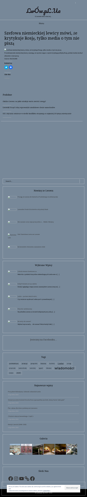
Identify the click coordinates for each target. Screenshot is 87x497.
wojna (11, 373)
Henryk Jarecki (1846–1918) (17, 424)
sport (41, 368)
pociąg (69, 363)
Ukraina (48, 368)
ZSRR (19, 373)
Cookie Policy (46, 490)
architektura (13, 363)
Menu (41, 23)
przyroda (12, 368)
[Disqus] (43, 149)
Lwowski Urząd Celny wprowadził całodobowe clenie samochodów (29, 107)
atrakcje (24, 363)
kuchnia (51, 363)
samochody (23, 368)
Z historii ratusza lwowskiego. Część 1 (20, 416)
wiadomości (64, 368)
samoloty (33, 368)
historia (43, 363)
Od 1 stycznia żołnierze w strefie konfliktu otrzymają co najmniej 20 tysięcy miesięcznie (37, 113)
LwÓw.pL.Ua (43, 11)
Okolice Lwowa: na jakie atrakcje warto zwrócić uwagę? (24, 101)
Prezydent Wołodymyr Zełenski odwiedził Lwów (24, 392)
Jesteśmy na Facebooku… (43, 339)
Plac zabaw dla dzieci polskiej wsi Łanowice (22, 408)
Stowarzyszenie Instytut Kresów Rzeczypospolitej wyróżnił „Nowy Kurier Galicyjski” (36, 400)
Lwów (61, 363)
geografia (34, 363)
